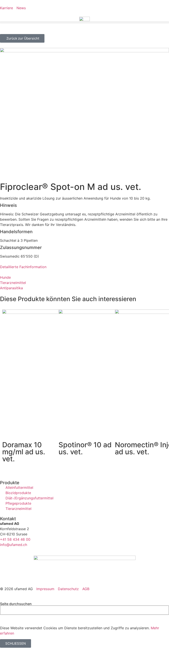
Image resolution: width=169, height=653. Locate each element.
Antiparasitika (11, 288)
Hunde (5, 277)
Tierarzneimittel (13, 282)
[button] (84, 22)
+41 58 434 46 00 (15, 539)
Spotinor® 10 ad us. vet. (85, 448)
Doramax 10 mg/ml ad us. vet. (23, 451)
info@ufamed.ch (13, 544)
